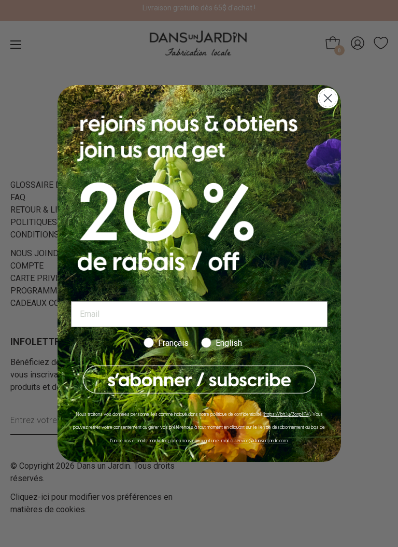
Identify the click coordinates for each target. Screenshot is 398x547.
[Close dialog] (328, 98)
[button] (199, 379)
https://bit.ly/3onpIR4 (286, 414)
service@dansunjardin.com (261, 440)
